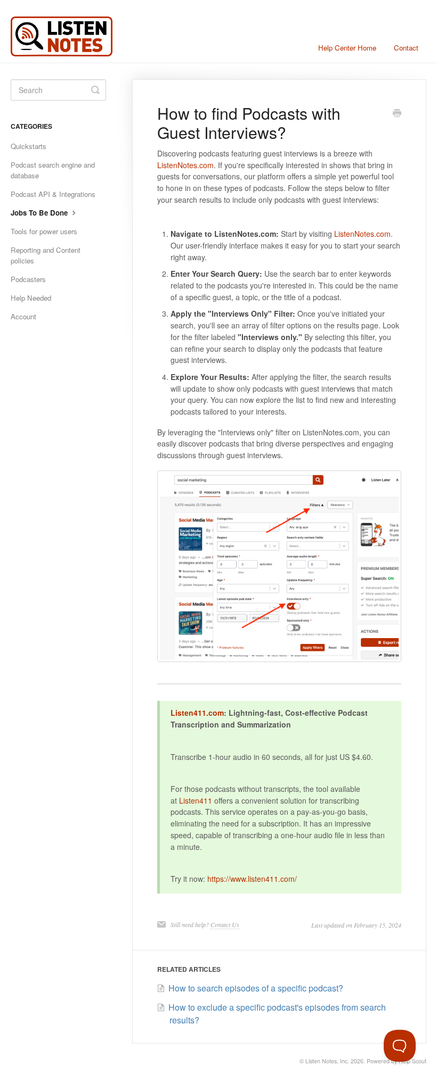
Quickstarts (28, 146)
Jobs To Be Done (40, 213)
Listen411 (195, 800)
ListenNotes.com (185, 165)
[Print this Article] (397, 114)
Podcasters (28, 279)
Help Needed (31, 298)
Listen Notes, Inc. (327, 1061)
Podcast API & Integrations (53, 194)
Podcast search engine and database (53, 170)
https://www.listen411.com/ (252, 878)
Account (23, 316)
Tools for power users (44, 231)
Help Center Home (347, 48)
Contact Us (225, 924)
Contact (406, 48)
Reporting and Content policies (45, 255)
